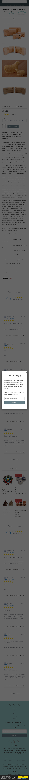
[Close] (26, 372)
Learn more (24, 778)
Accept (23, 776)
